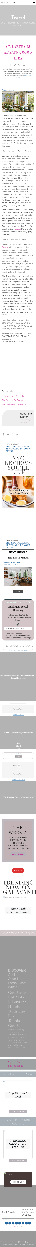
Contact (21, 1242)
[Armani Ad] (18, 521)
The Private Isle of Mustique (14, 404)
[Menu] (34, 2)
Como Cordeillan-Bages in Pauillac (18, 732)
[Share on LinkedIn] (24, 65)
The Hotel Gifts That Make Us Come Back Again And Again (18, 756)
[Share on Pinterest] (20, 65)
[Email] (26, 1223)
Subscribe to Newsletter (9, 1242)
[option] (18, 521)
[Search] (29, 628)
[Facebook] (16, 1223)
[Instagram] (13, 1223)
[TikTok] (29, 1223)
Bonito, (5, 247)
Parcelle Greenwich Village (18, 1144)
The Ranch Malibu (18, 557)
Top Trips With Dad (18, 1095)
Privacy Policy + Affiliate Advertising (21, 1244)
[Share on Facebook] (11, 65)
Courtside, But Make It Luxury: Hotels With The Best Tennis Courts (17, 1009)
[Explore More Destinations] (31, 1064)
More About (24, 422)
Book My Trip (18, 870)
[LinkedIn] (19, 1223)
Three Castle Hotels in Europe (18, 910)
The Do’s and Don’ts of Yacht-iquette (18, 797)
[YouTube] (23, 1223)
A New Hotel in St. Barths (13, 396)
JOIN (15, 1227)
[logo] (8, 2)
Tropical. (17, 229)
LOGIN (20, 1227)
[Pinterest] (9, 1223)
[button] (2, 521)
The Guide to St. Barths (12, 400)
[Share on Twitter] (16, 65)
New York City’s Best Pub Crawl (18, 492)
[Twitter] (6, 1223)
